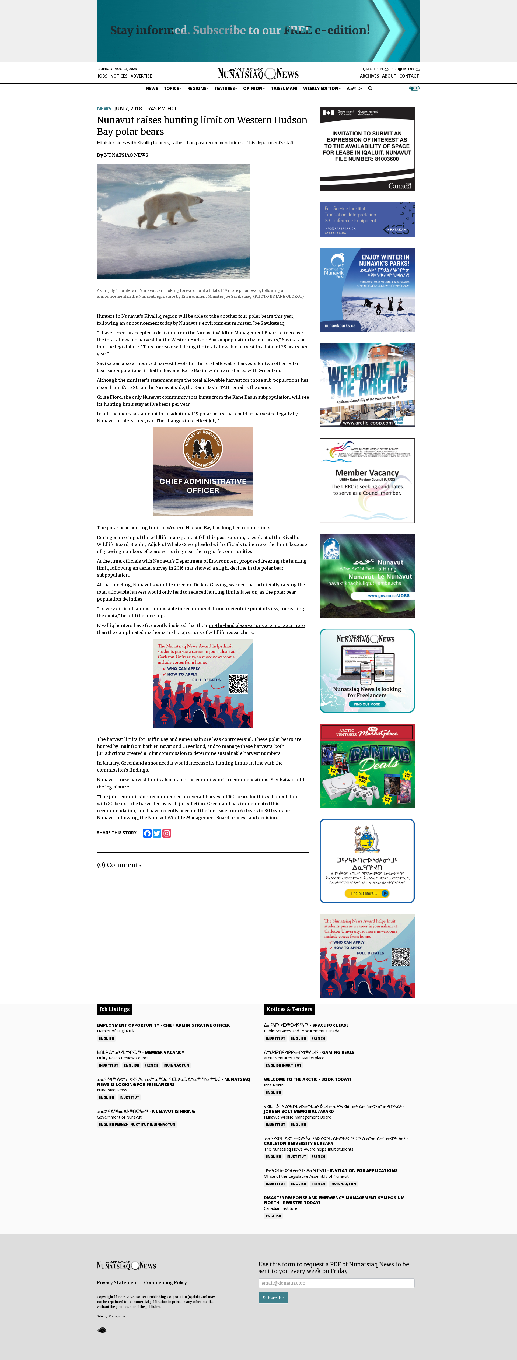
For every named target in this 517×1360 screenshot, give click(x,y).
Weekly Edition (320, 88)
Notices (119, 76)
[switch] (414, 88)
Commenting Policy (165, 1282)
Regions (196, 88)
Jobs (102, 76)
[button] (102, 1330)
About (389, 76)
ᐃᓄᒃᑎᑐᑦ (354, 88)
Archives (369, 76)
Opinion (253, 88)
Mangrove (116, 1316)
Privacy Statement (117, 1282)
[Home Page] (258, 73)
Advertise (141, 76)
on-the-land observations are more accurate (257, 625)
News (152, 88)
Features (225, 88)
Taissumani (284, 88)
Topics (171, 88)
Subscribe (273, 1298)
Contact (409, 76)
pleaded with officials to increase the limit (241, 544)
